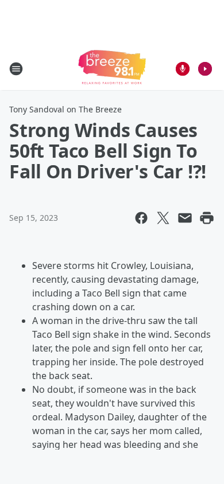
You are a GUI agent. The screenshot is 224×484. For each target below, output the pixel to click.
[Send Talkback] (183, 69)
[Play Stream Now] (205, 69)
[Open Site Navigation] (16, 69)
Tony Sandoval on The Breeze (65, 109)
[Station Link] (112, 68)
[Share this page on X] (163, 218)
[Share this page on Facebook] (141, 218)
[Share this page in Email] (185, 218)
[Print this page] (207, 218)
